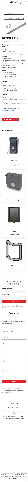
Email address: (5, 294)
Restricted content (24, 1)
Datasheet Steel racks (8, 110)
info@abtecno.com (14, 407)
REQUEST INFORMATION (10, 119)
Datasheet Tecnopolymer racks (11, 108)
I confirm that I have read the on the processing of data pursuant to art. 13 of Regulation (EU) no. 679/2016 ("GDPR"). (13, 306)
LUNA (20, 478)
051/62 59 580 (14, 404)
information (17, 388)
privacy (15, 305)
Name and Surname (7, 288)
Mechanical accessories (13, 41)
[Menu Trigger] (2, 2)
